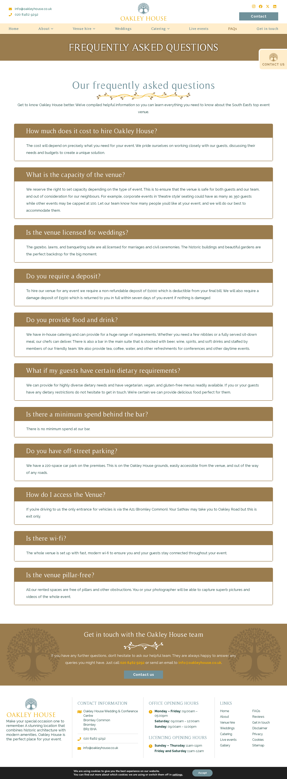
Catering (226, 734)
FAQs (256, 711)
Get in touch (261, 722)
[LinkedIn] (274, 6)
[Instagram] (253, 6)
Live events (228, 740)
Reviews (258, 717)
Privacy (257, 734)
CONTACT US (273, 64)
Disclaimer (259, 728)
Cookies (258, 740)
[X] (267, 6)
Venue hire (227, 722)
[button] (51, 28)
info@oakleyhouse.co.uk (33, 9)
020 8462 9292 (26, 14)
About (224, 717)
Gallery (225, 745)
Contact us (143, 674)
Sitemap (258, 745)
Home (224, 711)
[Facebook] (260, 6)
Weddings (227, 728)
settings (177, 774)
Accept (202, 773)
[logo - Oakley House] (143, 11)
